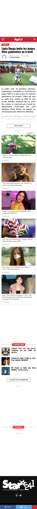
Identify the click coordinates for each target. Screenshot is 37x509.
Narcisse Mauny (14, 57)
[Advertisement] (18, 18)
